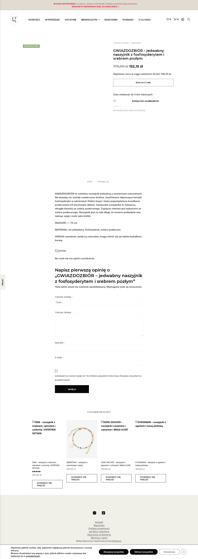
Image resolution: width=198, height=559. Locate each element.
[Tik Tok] (103, 513)
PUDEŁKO (128, 19)
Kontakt (99, 522)
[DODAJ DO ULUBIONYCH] (50, 454)
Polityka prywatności (99, 528)
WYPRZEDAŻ (52, 19)
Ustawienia (169, 552)
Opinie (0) (103, 181)
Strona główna (121, 43)
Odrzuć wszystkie (143, 552)
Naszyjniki (111, 19)
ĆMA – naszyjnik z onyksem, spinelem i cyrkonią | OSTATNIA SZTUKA (46, 465)
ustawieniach (33, 556)
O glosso (145, 19)
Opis (89, 181)
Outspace (116, 541)
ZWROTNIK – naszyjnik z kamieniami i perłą (77, 463)
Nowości (34, 19)
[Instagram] (94, 513)
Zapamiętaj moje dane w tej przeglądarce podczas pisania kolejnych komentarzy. (98, 378)
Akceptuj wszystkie (113, 552)
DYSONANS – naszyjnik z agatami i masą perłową (150, 463)
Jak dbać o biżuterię (99, 531)
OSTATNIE (70, 19)
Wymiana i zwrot (99, 538)
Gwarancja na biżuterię (99, 535)
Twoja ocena (64, 297)
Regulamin (99, 525)
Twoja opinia (64, 312)
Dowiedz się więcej (44, 484)
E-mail (59, 357)
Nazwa (60, 343)
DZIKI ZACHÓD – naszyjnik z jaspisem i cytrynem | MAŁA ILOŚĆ (116, 463)
